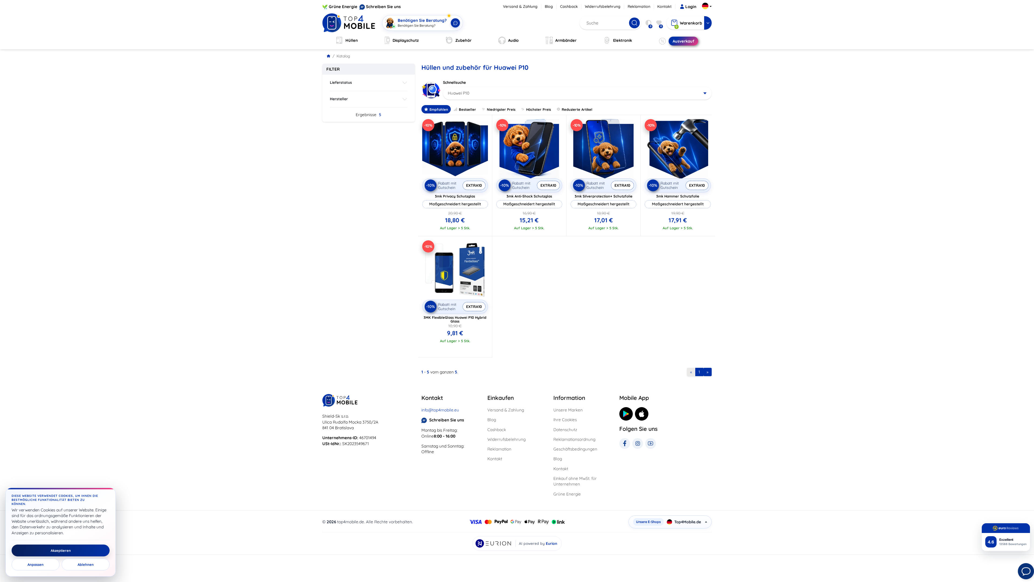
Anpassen (35, 564)
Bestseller (467, 109)
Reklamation (639, 6)
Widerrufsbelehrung (602, 6)
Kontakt (664, 6)
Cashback (569, 6)
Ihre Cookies (565, 419)
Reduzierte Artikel (577, 109)
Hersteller (339, 98)
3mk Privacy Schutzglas (455, 196)
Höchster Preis (538, 109)
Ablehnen (86, 564)
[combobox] (577, 93)
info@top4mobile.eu (440, 410)
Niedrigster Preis (501, 109)
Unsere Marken (568, 410)
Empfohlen (438, 109)
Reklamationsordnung (574, 439)
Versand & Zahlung (520, 6)
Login (690, 6)
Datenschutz (565, 429)
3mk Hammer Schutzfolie (677, 196)
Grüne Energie (343, 6)
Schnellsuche (454, 82)
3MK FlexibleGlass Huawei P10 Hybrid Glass (455, 319)
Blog (549, 6)
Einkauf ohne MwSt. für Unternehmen (575, 481)
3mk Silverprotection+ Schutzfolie (604, 196)
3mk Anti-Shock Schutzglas (529, 196)
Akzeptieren (61, 550)
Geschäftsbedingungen (575, 449)
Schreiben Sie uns (383, 6)
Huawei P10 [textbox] (458, 93)
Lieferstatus (341, 82)
